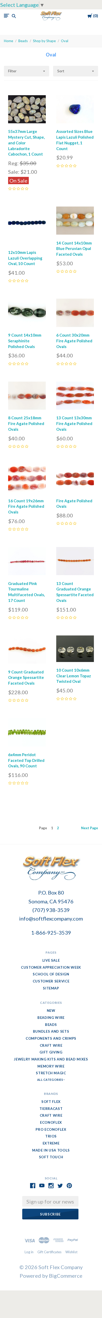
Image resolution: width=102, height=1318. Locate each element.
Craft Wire (51, 1045)
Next (89, 828)
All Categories (50, 1079)
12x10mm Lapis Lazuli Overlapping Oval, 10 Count (25, 258)
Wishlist (71, 1252)
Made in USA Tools (51, 1150)
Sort (60, 71)
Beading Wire (51, 1017)
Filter (12, 71)
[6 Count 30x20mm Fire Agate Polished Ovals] (75, 314)
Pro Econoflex (51, 1129)
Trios (51, 1136)
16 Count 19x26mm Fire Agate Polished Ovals (26, 506)
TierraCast (51, 1109)
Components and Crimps (51, 1038)
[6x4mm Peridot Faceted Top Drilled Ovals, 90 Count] (27, 733)
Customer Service (51, 981)
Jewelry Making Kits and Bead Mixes (51, 1059)
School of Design (51, 974)
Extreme (51, 1143)
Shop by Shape (44, 41)
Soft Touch (51, 1157)
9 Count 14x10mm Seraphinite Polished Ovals (24, 341)
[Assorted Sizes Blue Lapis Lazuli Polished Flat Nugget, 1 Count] (75, 110)
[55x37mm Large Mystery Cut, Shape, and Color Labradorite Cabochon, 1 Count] (27, 110)
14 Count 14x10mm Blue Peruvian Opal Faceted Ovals (74, 249)
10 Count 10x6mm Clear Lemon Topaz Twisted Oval (73, 676)
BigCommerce (65, 1275)
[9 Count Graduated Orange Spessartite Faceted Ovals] (27, 650)
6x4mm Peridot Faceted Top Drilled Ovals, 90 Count (26, 760)
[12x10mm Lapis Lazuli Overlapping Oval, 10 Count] (27, 227)
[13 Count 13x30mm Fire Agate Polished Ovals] (75, 397)
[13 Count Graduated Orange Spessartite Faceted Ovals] (75, 562)
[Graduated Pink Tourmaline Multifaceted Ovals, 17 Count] (27, 562)
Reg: (14, 163)
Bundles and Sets (51, 1031)
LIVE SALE (51, 960)
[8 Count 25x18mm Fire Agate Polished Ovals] (27, 397)
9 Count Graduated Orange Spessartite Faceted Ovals (26, 678)
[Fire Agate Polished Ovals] (75, 479)
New (51, 1010)
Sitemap (51, 988)
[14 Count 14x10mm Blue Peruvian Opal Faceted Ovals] (75, 222)
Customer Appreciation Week (51, 967)
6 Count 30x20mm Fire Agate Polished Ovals (74, 341)
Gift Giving (50, 1052)
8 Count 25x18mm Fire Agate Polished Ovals (26, 423)
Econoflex (51, 1122)
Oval (64, 41)
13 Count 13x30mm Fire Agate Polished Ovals (74, 423)
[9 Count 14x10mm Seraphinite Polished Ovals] (27, 314)
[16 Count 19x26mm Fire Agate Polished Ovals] (27, 479)
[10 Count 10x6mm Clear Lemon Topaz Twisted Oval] (75, 649)
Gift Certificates (49, 1252)
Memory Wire (50, 1066)
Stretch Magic (51, 1073)
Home (8, 41)
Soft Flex (51, 1102)
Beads (23, 41)
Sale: (14, 172)
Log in (29, 1252)
